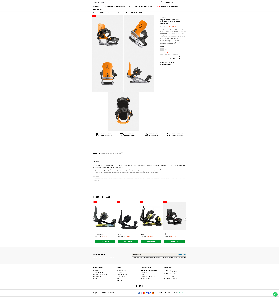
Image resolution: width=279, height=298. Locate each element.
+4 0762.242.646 (170, 276)
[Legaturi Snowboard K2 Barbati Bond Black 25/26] (128, 216)
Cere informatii (166, 64)
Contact (95, 278)
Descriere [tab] (96, 153)
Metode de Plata (121, 270)
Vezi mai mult (97, 180)
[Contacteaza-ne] (159, 2)
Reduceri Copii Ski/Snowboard (169, 6)
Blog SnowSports (98, 9)
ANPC (118, 278)
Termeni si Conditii (98, 272)
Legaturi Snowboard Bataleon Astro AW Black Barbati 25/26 (104, 233)
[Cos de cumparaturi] (161, 2)
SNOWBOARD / (101, 12)
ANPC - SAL (119, 280)
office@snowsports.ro (171, 278)
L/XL (166, 49)
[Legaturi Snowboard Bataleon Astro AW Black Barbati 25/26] (105, 216)
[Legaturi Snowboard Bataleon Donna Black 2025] (174, 216)
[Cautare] (184, 2)
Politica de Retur (121, 272)
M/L (162, 49)
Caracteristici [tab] (106, 153)
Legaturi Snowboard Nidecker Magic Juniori (149, 233)
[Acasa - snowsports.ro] (101, 2)
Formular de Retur (121, 276)
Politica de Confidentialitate (178, 257)
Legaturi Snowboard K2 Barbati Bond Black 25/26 (128, 233)
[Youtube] (139, 286)
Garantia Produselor (122, 274)
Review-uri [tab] (118, 153)
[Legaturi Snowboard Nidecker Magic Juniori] (151, 216)
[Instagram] (142, 286)
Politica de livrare (97, 276)
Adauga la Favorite (168, 62)
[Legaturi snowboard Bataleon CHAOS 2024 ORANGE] (107, 34)
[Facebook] (136, 286)
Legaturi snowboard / (110, 12)
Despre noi (96, 270)
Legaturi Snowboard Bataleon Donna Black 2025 (174, 233)
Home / (95, 12)
